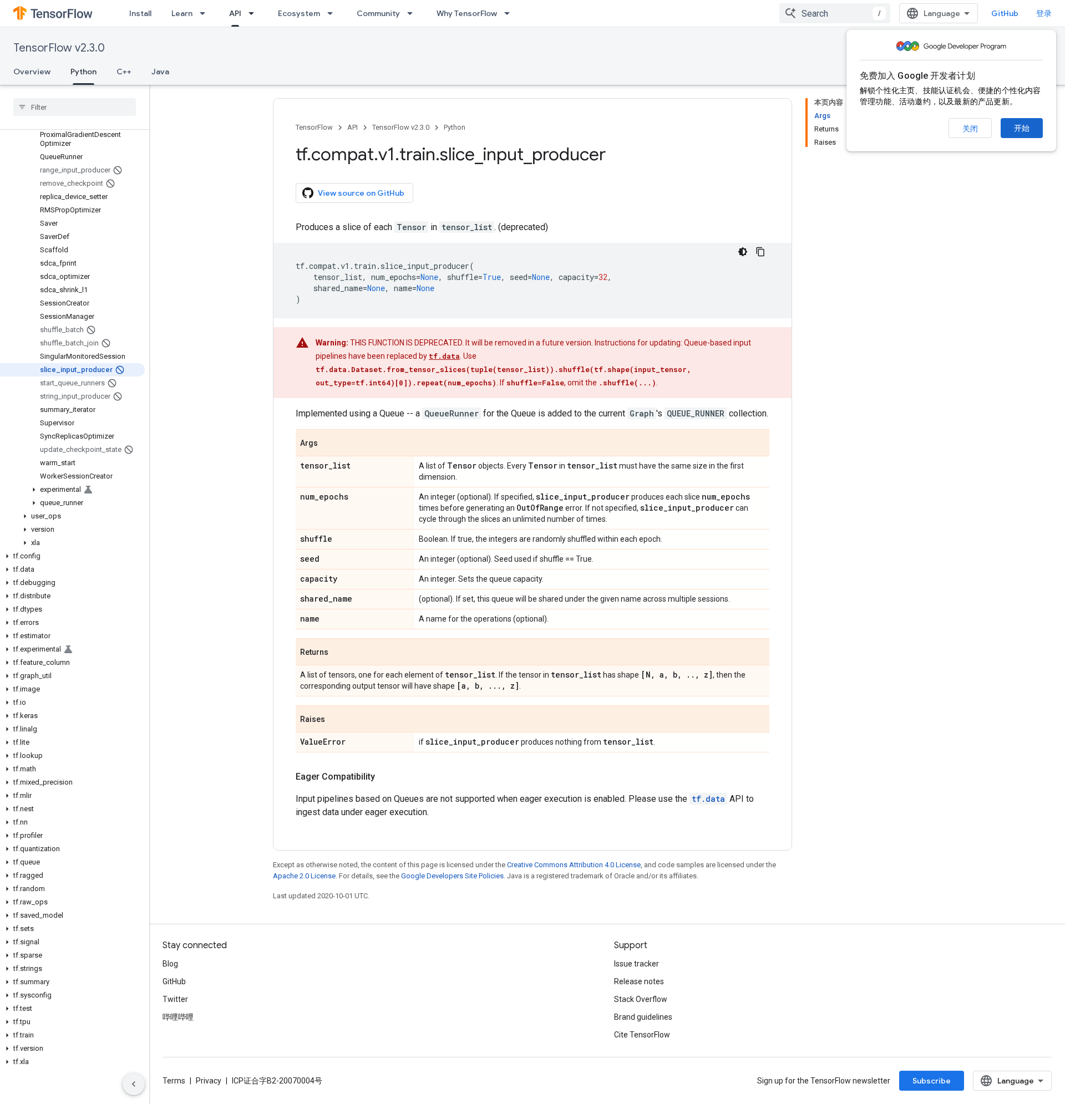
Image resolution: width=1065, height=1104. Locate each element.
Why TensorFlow (467, 13)
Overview (31, 72)
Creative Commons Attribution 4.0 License (574, 865)
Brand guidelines (643, 1017)
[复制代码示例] (760, 252)
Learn (181, 13)
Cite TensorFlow (642, 1034)
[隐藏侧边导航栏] (134, 1084)
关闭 (970, 129)
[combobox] (834, 13)
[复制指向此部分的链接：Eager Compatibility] (386, 777)
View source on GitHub (361, 193)
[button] (72, 489)
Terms (174, 1080)
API (235, 13)
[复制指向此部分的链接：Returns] (339, 652)
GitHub (1004, 13)
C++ (123, 72)
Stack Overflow (640, 999)
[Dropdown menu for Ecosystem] (333, 13)
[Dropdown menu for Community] (413, 13)
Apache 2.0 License (304, 876)
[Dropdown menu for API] (254, 13)
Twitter (175, 999)
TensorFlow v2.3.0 (59, 48)
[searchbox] (74, 107)
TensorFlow (314, 127)
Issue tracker (636, 963)
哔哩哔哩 (178, 1017)
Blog (170, 963)
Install (140, 13)
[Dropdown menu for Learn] (205, 13)
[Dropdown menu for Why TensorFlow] (510, 13)
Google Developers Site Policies (452, 876)
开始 (1022, 128)
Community (378, 13)
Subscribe (931, 1081)
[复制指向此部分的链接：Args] (329, 443)
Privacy (208, 1080)
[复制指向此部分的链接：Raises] (336, 719)
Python (83, 72)
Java (160, 72)
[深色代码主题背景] (743, 252)
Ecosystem (299, 13)
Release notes (639, 981)
